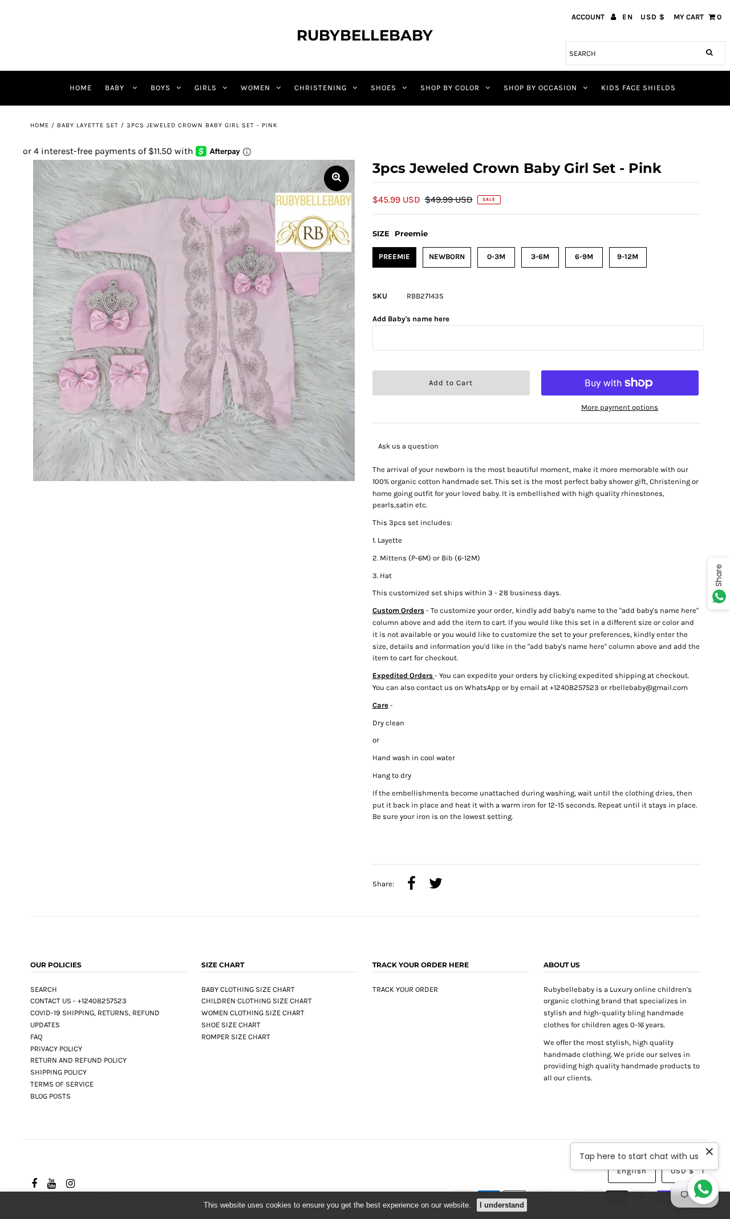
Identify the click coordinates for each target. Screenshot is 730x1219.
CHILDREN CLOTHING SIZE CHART (256, 1000)
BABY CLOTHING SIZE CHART (248, 989)
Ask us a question (408, 446)
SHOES (383, 87)
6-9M (584, 256)
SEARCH (43, 989)
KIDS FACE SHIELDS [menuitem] (638, 87)
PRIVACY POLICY (56, 1048)
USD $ (652, 17)
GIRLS (205, 87)
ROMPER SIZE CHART (235, 1036)
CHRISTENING (320, 87)
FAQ (36, 1036)
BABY (116, 87)
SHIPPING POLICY (58, 1072)
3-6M (540, 256)
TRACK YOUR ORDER (405, 989)
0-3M (496, 256)
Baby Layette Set (88, 125)
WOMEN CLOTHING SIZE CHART (253, 1012)
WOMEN (255, 87)
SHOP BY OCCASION (540, 87)
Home (39, 125)
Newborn (447, 256)
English (632, 1170)
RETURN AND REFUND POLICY (78, 1060)
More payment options (619, 407)
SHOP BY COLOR (450, 87)
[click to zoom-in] (336, 178)
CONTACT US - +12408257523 (78, 1000)
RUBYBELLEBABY (365, 35)
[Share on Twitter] (436, 884)
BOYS (161, 87)
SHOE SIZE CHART (231, 1024)
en (627, 17)
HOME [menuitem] (81, 87)
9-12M (627, 256)
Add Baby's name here (410, 318)
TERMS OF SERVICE (62, 1084)
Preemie (394, 256)
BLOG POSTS (50, 1096)
